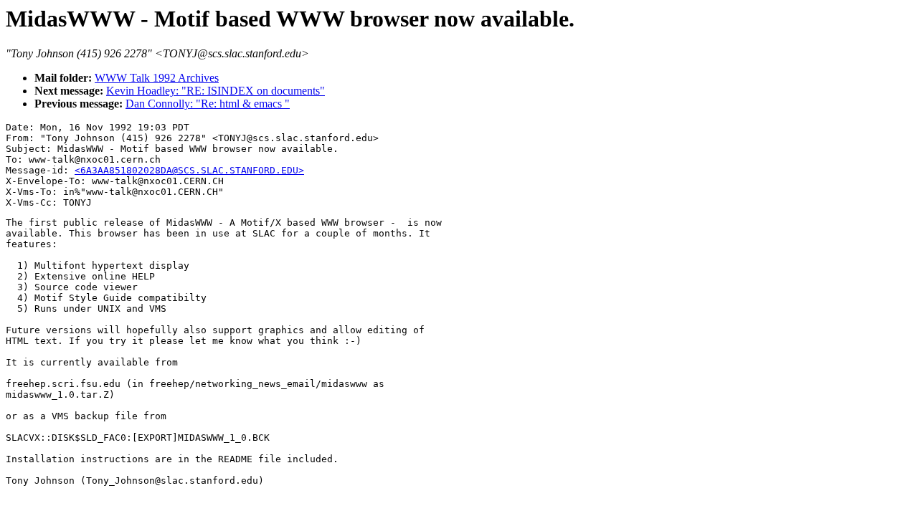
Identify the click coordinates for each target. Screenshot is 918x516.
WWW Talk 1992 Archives (157, 78)
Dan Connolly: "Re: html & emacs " (208, 103)
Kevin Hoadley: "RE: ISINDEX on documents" (215, 91)
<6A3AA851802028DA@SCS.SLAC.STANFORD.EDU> (189, 170)
